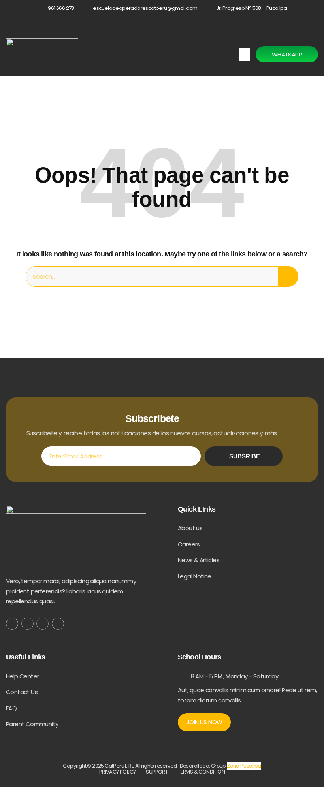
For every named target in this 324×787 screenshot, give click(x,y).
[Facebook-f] (12, 624)
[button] (244, 54)
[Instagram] (167, 23)
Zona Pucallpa (244, 766)
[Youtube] (58, 624)
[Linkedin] (180, 23)
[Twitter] (27, 624)
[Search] (288, 276)
